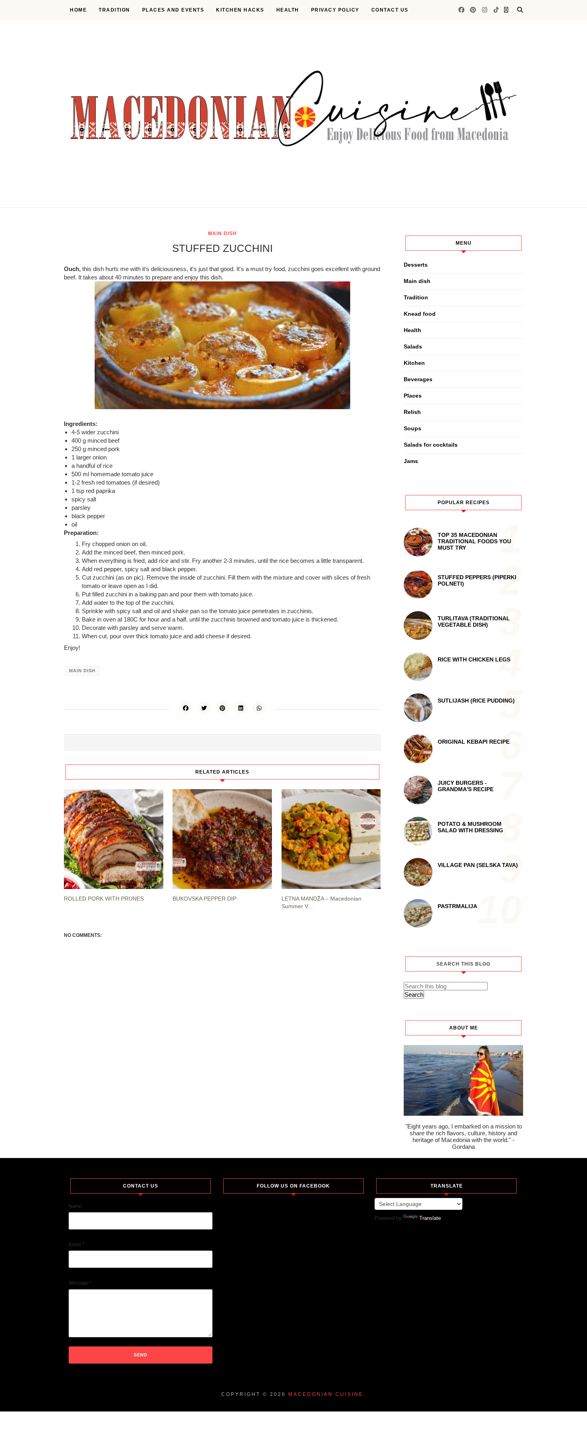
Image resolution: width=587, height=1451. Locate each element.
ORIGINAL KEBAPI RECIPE (474, 741)
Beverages (418, 379)
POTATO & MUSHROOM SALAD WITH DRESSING (470, 827)
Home (78, 10)
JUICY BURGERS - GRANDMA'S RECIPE (466, 786)
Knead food (420, 314)
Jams (411, 461)
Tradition (114, 10)
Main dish (222, 233)
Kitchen (414, 363)
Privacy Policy (335, 10)
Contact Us (390, 10)
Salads (413, 346)
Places (413, 395)
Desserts (416, 264)
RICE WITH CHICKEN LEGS (474, 659)
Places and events (173, 10)
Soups (412, 428)
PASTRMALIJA (457, 906)
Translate (430, 1218)
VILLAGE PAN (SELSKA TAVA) (478, 865)
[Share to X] (204, 707)
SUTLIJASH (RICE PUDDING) (476, 700)
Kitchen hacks (240, 10)
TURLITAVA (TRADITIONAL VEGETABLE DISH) (474, 621)
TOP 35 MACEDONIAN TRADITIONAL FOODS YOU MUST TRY (474, 541)
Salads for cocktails (431, 444)
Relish (412, 412)
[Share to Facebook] (185, 707)
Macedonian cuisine (325, 1394)
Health (287, 10)
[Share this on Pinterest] (222, 707)
